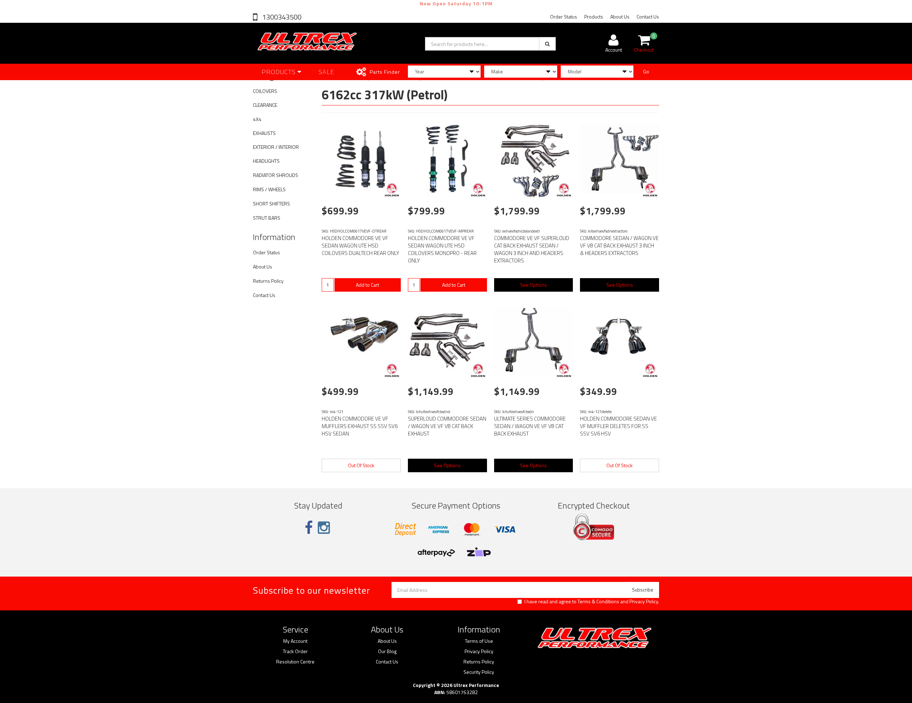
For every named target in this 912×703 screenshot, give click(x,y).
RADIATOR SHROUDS (275, 175)
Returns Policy (268, 281)
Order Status (563, 16)
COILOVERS (265, 91)
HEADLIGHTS (266, 161)
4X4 (257, 119)
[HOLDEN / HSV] (392, 190)
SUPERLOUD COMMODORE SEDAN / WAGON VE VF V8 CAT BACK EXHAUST (447, 426)
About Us (619, 16)
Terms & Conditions (598, 601)
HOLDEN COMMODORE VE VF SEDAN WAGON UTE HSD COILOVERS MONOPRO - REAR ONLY (442, 249)
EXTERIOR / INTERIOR (276, 147)
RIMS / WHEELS (269, 189)
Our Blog (387, 651)
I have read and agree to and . (591, 601)
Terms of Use (479, 641)
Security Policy (478, 672)
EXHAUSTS (264, 133)
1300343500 (281, 16)
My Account (295, 641)
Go (646, 71)
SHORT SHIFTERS (271, 203)
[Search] (547, 44)
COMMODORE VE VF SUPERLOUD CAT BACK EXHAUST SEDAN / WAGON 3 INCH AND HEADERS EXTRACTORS (531, 249)
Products (593, 16)
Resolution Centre (295, 661)
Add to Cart (367, 284)
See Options (533, 284)
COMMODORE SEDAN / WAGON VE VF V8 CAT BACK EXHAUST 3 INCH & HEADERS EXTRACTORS (619, 245)
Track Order (295, 651)
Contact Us (648, 16)
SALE (326, 72)
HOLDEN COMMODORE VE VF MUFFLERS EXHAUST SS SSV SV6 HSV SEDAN (360, 426)
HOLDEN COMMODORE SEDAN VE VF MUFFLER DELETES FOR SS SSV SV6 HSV (618, 426)
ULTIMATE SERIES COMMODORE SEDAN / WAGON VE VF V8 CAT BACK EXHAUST (530, 426)
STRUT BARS (266, 218)
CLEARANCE (265, 105)
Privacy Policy (643, 601)
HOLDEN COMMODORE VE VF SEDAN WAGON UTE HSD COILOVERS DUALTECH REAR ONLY (360, 245)
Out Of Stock (361, 465)
